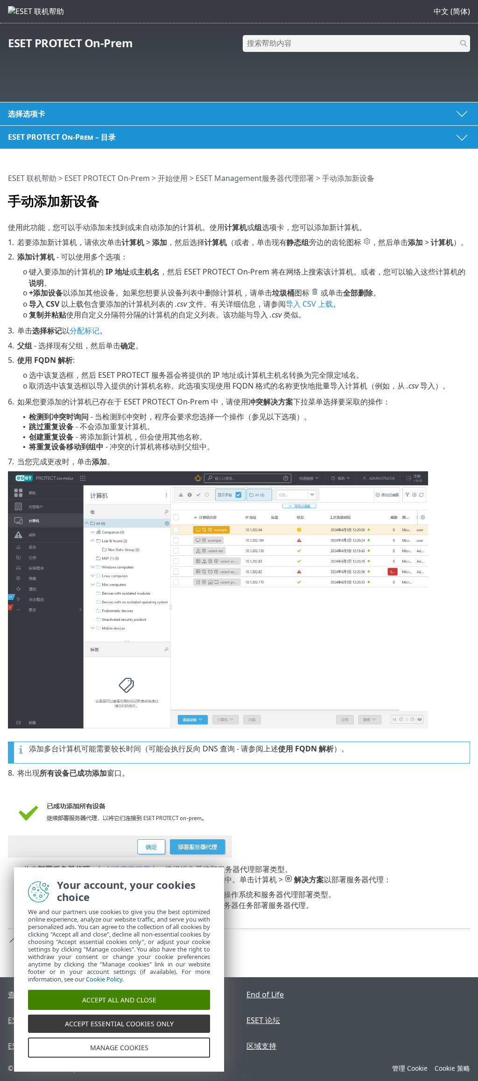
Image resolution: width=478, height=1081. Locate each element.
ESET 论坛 (263, 1020)
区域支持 (261, 1046)
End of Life (265, 994)
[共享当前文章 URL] (437, 197)
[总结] (465, 197)
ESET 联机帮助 (32, 178)
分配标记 (84, 330)
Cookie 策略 (452, 1068)
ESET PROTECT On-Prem (70, 42)
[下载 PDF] (451, 197)
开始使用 (173, 178)
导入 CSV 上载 (309, 304)
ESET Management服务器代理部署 (255, 178)
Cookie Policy (104, 979)
